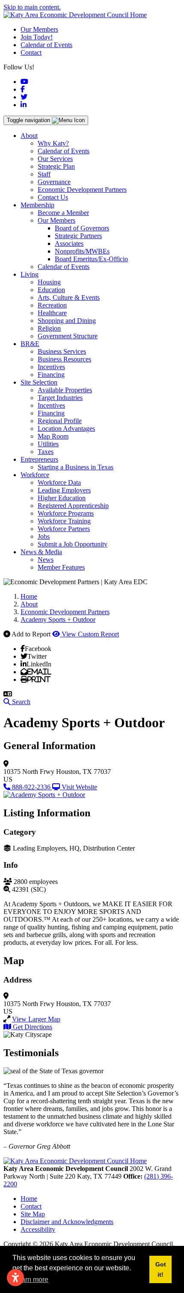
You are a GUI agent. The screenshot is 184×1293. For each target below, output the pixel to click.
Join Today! (37, 37)
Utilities (48, 444)
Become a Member (63, 212)
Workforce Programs (66, 513)
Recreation (52, 305)
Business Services (62, 351)
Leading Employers (64, 490)
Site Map (33, 1214)
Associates (69, 243)
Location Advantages (66, 428)
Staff (44, 174)
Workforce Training (64, 521)
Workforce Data (59, 482)
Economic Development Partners (82, 189)
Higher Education (62, 498)
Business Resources (64, 359)
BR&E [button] (30, 343)
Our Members (39, 29)
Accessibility (38, 1229)
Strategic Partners (78, 235)
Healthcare (52, 313)
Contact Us (53, 197)
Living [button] (30, 274)
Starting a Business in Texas (75, 467)
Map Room (53, 436)
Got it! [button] (160, 1269)
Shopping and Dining (67, 320)
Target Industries (60, 397)
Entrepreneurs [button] (39, 459)
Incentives (51, 366)
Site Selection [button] (39, 382)
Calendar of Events (46, 44)
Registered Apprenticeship (73, 505)
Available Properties (65, 390)
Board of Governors (82, 228)
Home (29, 1198)
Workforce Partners (64, 528)
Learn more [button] (31, 1279)
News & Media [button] (41, 551)
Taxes (45, 451)
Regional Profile (60, 420)
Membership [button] (37, 205)
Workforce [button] (35, 474)
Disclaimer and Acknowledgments (67, 1221)
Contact (31, 52)
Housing (49, 282)
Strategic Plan (56, 166)
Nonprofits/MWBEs (82, 251)
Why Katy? (53, 143)
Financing (51, 374)
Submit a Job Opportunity (72, 544)
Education (51, 289)
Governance (54, 181)
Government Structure (68, 336)
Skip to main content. (32, 7)
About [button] (29, 135)
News (45, 559)
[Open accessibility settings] (15, 1277)
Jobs (44, 536)
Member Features (61, 567)
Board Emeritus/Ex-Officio (91, 259)
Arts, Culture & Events (69, 297)
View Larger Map (36, 1019)
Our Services (55, 158)
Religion (49, 328)
